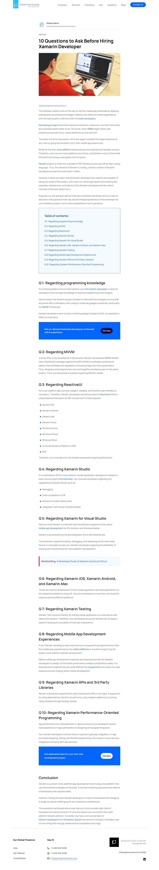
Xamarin (43, 163)
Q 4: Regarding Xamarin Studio (59, 235)
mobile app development (51, 528)
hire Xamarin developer (96, 289)
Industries (89, 5)
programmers (94, 667)
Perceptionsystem (128, 852)
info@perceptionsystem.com (64, 858)
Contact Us (138, 4)
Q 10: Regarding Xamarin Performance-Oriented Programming (74, 264)
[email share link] (157, 360)
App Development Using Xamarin (53, 105)
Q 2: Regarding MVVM (54, 226)
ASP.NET (46, 307)
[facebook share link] (156, 340)
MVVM (108, 358)
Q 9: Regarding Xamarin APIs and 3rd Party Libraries (69, 259)
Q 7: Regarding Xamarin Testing (59, 250)
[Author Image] (42, 24)
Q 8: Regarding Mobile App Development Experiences (70, 254)
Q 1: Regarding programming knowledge (63, 221)
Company (62, 5)
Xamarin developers (48, 819)
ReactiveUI (106, 394)
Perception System (72, 819)
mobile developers (86, 118)
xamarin (42, 34)
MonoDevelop (66, 479)
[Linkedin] (144, 859)
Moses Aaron (52, 23)
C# (117, 299)
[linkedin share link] (157, 351)
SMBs (90, 128)
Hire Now (107, 330)
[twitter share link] (157, 346)
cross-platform (64, 149)
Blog (123, 5)
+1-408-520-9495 (58, 848)
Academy (112, 5)
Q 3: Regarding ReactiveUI (57, 230)
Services (76, 5)
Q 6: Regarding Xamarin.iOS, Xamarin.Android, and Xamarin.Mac (75, 245)
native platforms (81, 649)
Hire (101, 5)
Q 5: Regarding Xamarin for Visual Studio (63, 240)
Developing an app (48, 125)
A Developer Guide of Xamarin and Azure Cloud (82, 561)
